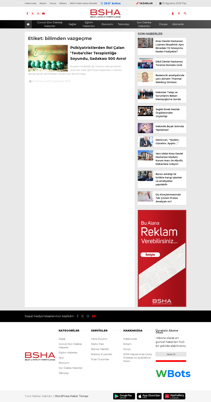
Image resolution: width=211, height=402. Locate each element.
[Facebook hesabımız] (27, 13)
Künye (53, 3)
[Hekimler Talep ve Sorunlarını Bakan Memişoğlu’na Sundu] (145, 98)
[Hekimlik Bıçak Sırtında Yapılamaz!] (145, 132)
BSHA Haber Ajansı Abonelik (83, 3)
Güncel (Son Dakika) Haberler (49, 24)
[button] (29, 24)
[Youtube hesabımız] (43, 13)
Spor (61, 357)
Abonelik (178, 24)
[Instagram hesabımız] (38, 13)
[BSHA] (105, 17)
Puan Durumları (100, 359)
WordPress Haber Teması (71, 396)
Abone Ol (171, 354)
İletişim (43, 3)
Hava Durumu (99, 338)
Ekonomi (107, 24)
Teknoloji (123, 24)
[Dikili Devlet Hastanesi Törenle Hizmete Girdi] (145, 67)
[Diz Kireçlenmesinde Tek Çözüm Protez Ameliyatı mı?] (145, 200)
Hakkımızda (30, 3)
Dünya (163, 24)
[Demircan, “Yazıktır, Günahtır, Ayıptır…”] (145, 146)
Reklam (63, 3)
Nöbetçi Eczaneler (101, 354)
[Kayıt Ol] (173, 13)
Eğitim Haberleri (89, 24)
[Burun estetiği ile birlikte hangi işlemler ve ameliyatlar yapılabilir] (145, 180)
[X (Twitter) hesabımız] (32, 13)
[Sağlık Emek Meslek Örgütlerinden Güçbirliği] (145, 115)
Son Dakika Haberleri (144, 24)
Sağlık (72, 24)
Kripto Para (97, 344)
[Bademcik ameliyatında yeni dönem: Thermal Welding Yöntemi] (145, 81)
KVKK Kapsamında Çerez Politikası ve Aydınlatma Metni (137, 358)
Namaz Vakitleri (100, 349)
